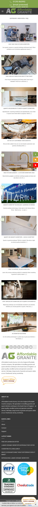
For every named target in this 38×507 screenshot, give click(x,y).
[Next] (30, 347)
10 (26, 347)
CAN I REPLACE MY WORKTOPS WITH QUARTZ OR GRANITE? (19, 301)
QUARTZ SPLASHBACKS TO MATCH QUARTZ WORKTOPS (19, 108)
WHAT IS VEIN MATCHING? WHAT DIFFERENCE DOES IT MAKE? (18, 453)
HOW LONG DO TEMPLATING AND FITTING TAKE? (19, 76)
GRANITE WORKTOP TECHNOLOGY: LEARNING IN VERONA (19, 205)
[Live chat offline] (28, 501)
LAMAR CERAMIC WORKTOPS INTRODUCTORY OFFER (18, 445)
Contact (3, 428)
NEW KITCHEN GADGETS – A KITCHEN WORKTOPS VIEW (19, 172)
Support (3, 431)
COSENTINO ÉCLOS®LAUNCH (10, 449)
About (3, 424)
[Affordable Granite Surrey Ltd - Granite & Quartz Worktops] (19, 11)
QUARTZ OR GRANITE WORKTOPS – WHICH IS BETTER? (19, 237)
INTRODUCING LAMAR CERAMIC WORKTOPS (15, 458)
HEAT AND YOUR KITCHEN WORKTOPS (19, 44)
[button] (2, 11)
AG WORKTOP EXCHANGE (19, 333)
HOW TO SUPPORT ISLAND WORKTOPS (19, 269)
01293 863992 (19, 1)
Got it (30, 505)
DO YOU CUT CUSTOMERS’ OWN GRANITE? (19, 140)
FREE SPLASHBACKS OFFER (10, 442)
